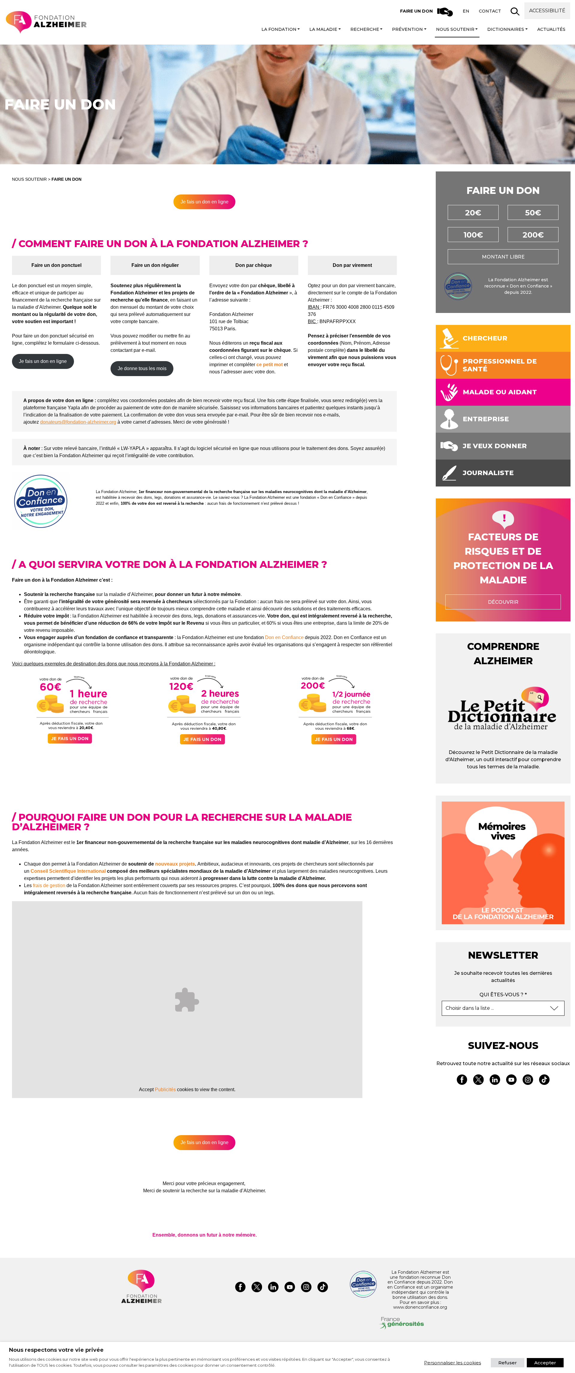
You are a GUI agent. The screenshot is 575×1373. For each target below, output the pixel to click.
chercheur (485, 338)
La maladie (323, 29)
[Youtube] (511, 1080)
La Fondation (278, 29)
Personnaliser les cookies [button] (452, 1363)
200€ (533, 235)
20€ (473, 213)
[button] (515, 11)
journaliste (488, 473)
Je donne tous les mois (142, 368)
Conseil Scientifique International (68, 871)
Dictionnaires (505, 29)
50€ (533, 213)
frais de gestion (49, 885)
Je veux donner (495, 446)
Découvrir (503, 602)
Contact (490, 11)
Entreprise (486, 419)
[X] (478, 1080)
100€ (473, 235)
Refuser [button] (507, 1363)
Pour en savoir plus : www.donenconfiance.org (420, 1305)
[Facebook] (462, 1080)
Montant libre (503, 257)
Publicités (165, 1089)
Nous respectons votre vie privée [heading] (56, 1350)
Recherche (364, 29)
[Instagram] (528, 1080)
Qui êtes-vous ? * (503, 995)
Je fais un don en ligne (205, 201)
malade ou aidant (500, 392)
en (466, 11)
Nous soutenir (455, 29)
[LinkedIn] (495, 1080)
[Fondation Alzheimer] (46, 22)
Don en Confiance (284, 637)
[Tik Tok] (544, 1080)
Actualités (551, 29)
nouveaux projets (175, 863)
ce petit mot (269, 364)
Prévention (407, 29)
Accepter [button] (545, 1363)
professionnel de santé (500, 365)
